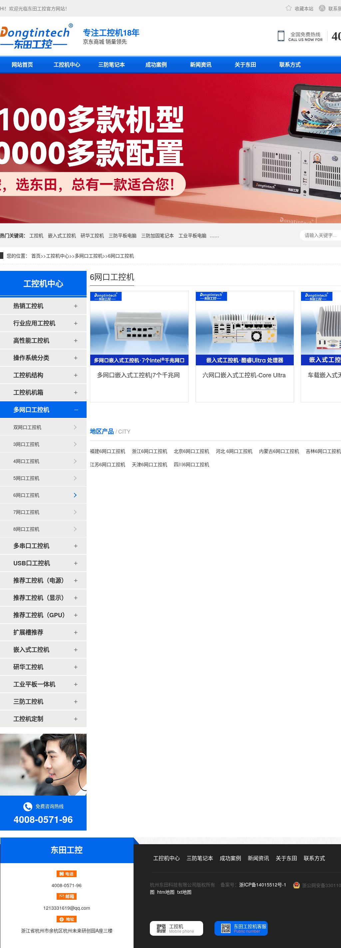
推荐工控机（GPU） (40, 615)
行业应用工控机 (34, 323)
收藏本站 (304, 8)
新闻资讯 (200, 64)
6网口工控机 (121, 255)
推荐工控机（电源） (40, 580)
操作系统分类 (31, 357)
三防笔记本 (111, 64)
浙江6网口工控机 (149, 451)
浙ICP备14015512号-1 (262, 884)
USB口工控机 (31, 563)
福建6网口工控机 (107, 451)
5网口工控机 (26, 477)
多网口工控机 (89, 255)
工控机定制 (28, 718)
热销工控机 (28, 305)
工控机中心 (67, 64)
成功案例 (156, 64)
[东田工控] (36, 36)
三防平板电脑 (123, 235)
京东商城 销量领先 (111, 36)
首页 (36, 255)
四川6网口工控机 (191, 464)
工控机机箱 (28, 392)
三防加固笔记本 (157, 235)
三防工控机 (28, 701)
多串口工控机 (31, 545)
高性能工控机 (31, 340)
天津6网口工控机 (149, 464)
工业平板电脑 (192, 235)
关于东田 (245, 64)
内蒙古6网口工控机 (279, 451)
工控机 (36, 235)
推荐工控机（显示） (40, 597)
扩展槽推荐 (28, 632)
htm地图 (165, 891)
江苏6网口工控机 (107, 464)
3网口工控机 (26, 444)
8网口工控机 (26, 528)
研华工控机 (92, 235)
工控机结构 (28, 375)
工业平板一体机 (34, 684)
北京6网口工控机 (191, 451)
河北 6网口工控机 (234, 451)
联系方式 (290, 64)
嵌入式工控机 (62, 235)
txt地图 (184, 891)
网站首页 (22, 64)
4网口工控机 (26, 461)
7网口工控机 (26, 511)
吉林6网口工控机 (323, 451)
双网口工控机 (27, 427)
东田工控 (37, 8)
